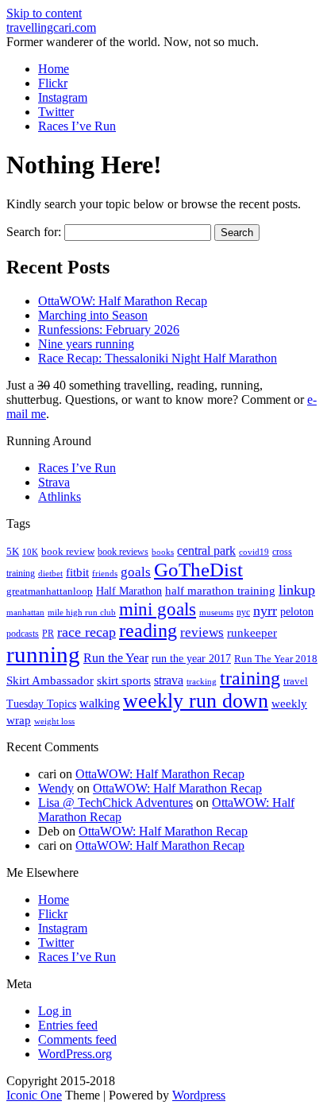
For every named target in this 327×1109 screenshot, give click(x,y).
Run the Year (115, 657)
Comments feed (77, 1039)
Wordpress (198, 1095)
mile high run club (82, 612)
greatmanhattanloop (49, 591)
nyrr (265, 610)
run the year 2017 (191, 659)
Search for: (33, 231)
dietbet (50, 573)
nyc (243, 612)
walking (99, 703)
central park (206, 550)
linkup (297, 590)
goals (136, 572)
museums (216, 612)
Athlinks (59, 496)
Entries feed (68, 1025)
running (43, 654)
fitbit (77, 572)
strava (168, 680)
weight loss (54, 721)
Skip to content (44, 13)
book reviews (123, 551)
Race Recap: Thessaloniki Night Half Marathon (157, 358)
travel (295, 681)
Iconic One (34, 1095)
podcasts (22, 633)
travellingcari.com (51, 27)
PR (48, 633)
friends (104, 573)
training (250, 678)
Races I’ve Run (77, 126)
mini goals (157, 609)
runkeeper (252, 632)
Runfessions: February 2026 (108, 329)
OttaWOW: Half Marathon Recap (122, 301)
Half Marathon (129, 590)
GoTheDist (198, 569)
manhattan (25, 612)
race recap (86, 632)
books (163, 551)
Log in (54, 1011)
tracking (202, 681)
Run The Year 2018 (275, 659)
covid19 (254, 551)
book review (67, 551)
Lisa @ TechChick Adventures (115, 802)
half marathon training (220, 590)
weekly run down (195, 700)
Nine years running (86, 344)
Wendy (56, 788)
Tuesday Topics (41, 704)
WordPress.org (75, 1054)
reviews (202, 632)
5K (12, 551)
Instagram (62, 97)
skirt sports (124, 680)
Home (53, 69)
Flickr (52, 83)
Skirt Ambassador (50, 680)
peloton (297, 612)
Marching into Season (93, 315)
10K (30, 551)
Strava (54, 482)
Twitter (56, 111)
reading (148, 630)
